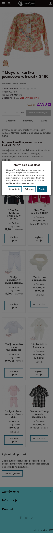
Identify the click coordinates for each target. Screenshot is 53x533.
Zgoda (42, 189)
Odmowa (29, 189)
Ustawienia (14, 189)
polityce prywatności (23, 183)
